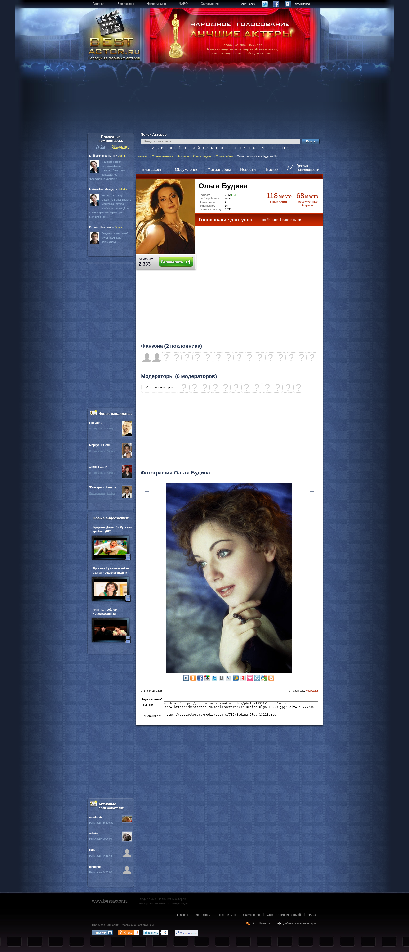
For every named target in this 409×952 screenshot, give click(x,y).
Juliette (122, 156)
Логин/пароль (303, 3)
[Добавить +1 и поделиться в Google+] (207, 678)
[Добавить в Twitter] (214, 678)
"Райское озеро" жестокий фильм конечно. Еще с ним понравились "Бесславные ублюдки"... (107, 170)
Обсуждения (120, 146)
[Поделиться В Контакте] (186, 678)
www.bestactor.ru (110, 901)
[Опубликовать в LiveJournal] (228, 678)
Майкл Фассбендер (102, 156)
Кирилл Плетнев (100, 227)
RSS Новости (261, 923)
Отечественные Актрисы (307, 203)
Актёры (101, 146)
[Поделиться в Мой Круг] (257, 678)
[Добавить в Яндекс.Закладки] (243, 678)
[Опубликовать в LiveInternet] (221, 678)
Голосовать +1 (176, 262)
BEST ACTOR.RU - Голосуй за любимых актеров (114, 48)
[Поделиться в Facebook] (200, 678)
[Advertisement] (204, 99)
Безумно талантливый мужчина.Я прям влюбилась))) (115, 237)
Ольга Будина (202, 156)
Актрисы (183, 156)
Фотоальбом (224, 156)
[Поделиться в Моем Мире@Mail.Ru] (236, 678)
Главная (142, 156)
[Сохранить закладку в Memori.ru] (250, 678)
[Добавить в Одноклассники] (193, 678)
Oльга (118, 227)
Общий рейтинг (279, 202)
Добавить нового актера (299, 923)
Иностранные (97, 428)
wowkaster (312, 690)
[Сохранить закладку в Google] (264, 678)
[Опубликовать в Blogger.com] (271, 678)
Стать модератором (159, 387)
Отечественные (162, 156)
